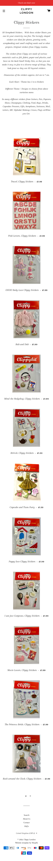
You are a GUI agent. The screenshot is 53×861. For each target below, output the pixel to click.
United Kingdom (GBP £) (25, 833)
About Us (26, 819)
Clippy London (26, 11)
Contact (26, 822)
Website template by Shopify (26, 843)
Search (26, 815)
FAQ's (26, 826)
